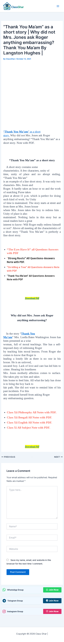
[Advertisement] (32, 94)
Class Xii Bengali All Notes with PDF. (29, 417)
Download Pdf (32, 298)
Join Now (53, 589)
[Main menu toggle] (58, 6)
